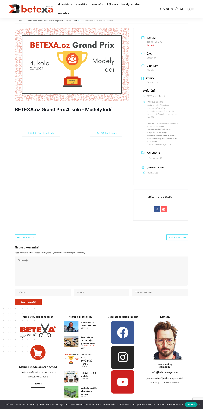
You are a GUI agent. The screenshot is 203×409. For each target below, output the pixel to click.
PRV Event (28, 237)
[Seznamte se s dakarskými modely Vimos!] (71, 341)
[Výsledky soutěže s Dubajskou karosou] (71, 392)
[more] (156, 9)
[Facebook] (160, 9)
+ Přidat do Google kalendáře (41, 133)
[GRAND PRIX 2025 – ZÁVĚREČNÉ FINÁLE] (71, 358)
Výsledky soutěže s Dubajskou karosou (89, 391)
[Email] (164, 209)
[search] (176, 9)
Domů (20, 21)
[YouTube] (168, 9)
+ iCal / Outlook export (106, 133)
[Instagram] (171, 9)
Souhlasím (191, 404)
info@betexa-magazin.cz (165, 372)
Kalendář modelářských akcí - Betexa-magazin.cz (44, 21)
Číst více (151, 70)
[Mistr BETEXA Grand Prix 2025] (71, 326)
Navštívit (38, 384)
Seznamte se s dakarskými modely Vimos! (88, 340)
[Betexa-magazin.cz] (31, 8)
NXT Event (175, 237)
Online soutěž (71, 21)
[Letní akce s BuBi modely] (71, 377)
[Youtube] (122, 382)
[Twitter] (164, 9)
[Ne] (199, 404)
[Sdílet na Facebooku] (157, 209)
